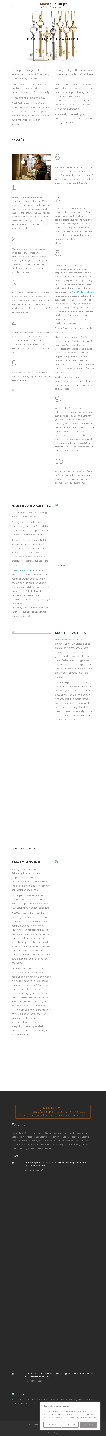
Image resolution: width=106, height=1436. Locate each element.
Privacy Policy (53, 1433)
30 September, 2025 (34, 1170)
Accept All (88, 1424)
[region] (70, 1416)
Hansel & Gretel (24, 570)
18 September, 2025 (33, 1381)
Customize (52, 1424)
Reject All (70, 1424)
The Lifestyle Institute (82, 292)
